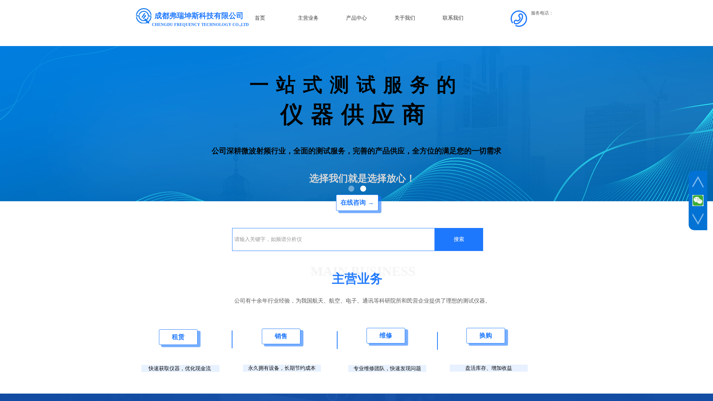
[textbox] (333, 239)
